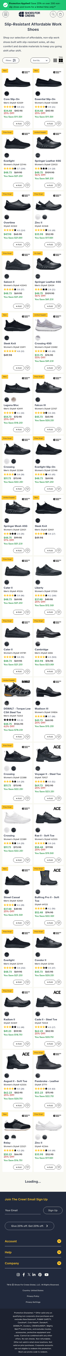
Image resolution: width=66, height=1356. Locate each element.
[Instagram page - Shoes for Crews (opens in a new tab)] (19, 1274)
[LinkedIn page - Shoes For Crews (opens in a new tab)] (34, 1274)
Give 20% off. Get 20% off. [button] (27, 1226)
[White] (38, 217)
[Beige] (13, 400)
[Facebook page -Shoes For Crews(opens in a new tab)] (25, 1274)
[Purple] (38, 338)
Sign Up (53, 1210)
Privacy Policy (33, 1296)
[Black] (7, 93)
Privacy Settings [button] (33, 1302)
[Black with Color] (7, 703)
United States (37, 1290)
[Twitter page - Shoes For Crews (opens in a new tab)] (29, 1274)
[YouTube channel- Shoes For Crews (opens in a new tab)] (47, 1274)
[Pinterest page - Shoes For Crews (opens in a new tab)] (41, 1274)
